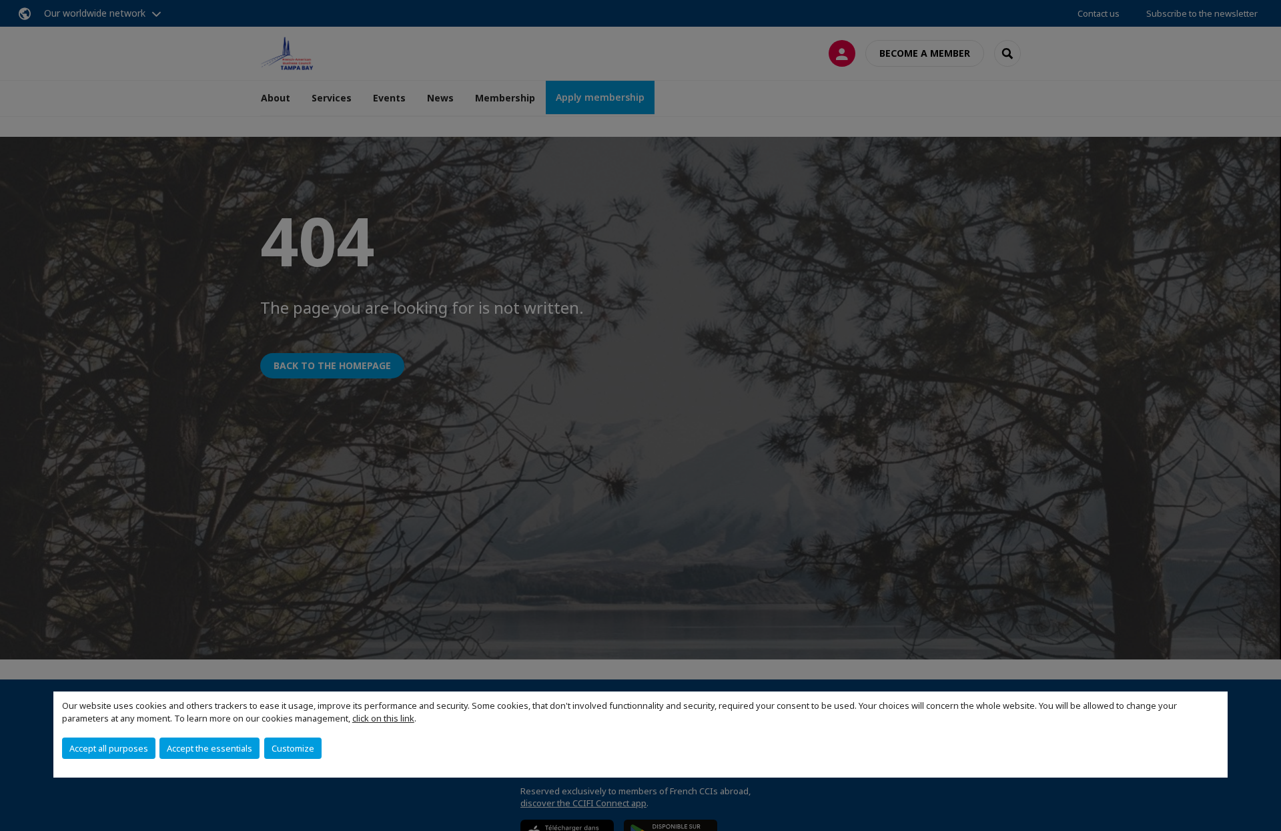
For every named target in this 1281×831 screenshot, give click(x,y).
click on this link (383, 718)
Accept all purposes (108, 748)
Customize (293, 748)
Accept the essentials (209, 748)
